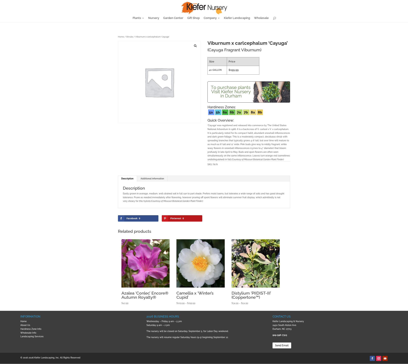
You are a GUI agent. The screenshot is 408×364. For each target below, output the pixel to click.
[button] (195, 46)
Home (121, 37)
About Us (25, 325)
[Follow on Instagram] (378, 358)
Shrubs (129, 37)
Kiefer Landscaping (237, 18)
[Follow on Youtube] (385, 358)
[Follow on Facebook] (372, 358)
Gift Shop (193, 18)
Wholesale (261, 18)
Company (210, 18)
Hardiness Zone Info (30, 329)
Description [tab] (127, 178)
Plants (137, 18)
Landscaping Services (32, 336)
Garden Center (173, 18)
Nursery (153, 18)
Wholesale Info (28, 333)
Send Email (282, 345)
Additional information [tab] (152, 178)
